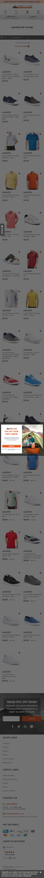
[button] (2, 230)
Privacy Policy (12, 449)
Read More (35, 876)
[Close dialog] (42, 426)
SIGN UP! (11, 446)
